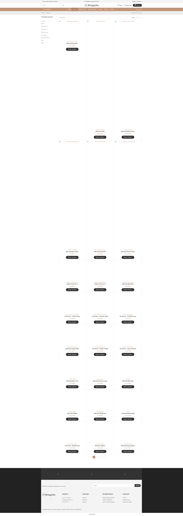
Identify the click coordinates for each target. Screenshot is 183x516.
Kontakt (111, 9)
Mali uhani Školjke (72, 413)
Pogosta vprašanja (92, 9)
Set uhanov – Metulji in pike (72, 445)
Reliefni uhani (74, 347)
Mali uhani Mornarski (128, 381)
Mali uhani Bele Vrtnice (72, 251)
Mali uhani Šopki (100, 131)
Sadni (131, 282)
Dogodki (100, 9)
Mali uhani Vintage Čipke (72, 348)
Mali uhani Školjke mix (100, 413)
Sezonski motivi (45, 37)
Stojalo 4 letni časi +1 (72, 284)
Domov (43, 12)
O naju (69, 9)
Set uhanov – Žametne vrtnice (100, 316)
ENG (140, 9)
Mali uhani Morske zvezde (100, 381)
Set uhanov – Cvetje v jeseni (72, 316)
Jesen (70, 314)
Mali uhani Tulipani (100, 445)
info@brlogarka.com (67, 499)
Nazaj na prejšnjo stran (136, 12)
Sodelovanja (74, 282)
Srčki (74, 379)
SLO (137, 9)
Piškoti (75, 41)
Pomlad (102, 129)
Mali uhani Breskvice (72, 43)
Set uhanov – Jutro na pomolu (128, 348)
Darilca (69, 282)
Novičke (106, 9)
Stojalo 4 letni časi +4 (100, 284)
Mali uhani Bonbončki (100, 251)
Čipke (67, 314)
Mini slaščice (70, 41)
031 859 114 (65, 502)
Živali (102, 379)
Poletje (103, 250)
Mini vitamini (126, 282)
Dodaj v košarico (82, 33)
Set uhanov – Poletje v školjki (100, 348)
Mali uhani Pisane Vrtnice (128, 251)
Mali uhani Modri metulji (128, 413)
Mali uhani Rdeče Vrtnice (128, 131)
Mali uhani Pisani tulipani (128, 445)
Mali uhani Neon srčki (72, 381)
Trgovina (75, 9)
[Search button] (63, 5)
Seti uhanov (76, 314)
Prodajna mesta (82, 9)
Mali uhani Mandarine (128, 284)
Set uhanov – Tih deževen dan (128, 316)
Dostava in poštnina (136, 1)
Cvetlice (98, 129)
